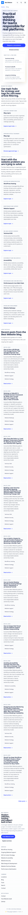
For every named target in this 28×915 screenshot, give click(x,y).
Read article (8, 383)
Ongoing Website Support (8, 852)
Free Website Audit (8, 836)
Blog (2, 880)
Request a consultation (14, 45)
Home (3, 7)
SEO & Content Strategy (8, 855)
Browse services (14, 50)
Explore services (7, 841)
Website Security (9, 467)
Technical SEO (8, 233)
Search (3, 885)
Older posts (22, 801)
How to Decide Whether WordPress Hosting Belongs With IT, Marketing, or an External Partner (13, 584)
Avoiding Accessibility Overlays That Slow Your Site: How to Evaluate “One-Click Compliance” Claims (12, 665)
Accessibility (8, 260)
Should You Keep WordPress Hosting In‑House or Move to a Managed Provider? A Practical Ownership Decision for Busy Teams (13, 760)
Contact (3, 888)
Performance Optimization (8, 869)
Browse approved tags (11, 151)
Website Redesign (9, 308)
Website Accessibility (10, 686)
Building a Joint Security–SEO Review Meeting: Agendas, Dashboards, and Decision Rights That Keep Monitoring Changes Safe (12, 491)
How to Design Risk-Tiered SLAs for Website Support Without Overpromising (12, 627)
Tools (2, 882)
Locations (4, 877)
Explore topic (8, 199)
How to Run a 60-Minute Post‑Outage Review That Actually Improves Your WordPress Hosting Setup (12, 351)
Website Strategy (9, 379)
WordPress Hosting (10, 183)
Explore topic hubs (10, 126)
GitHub (3, 901)
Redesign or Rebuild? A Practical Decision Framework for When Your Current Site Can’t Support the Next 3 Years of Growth (13, 396)
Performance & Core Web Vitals (14, 283)
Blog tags (7, 136)
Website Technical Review (8, 866)
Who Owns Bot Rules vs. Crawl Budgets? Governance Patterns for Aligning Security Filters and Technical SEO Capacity (14, 441)
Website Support (9, 208)
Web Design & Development (9, 863)
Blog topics (7, 113)
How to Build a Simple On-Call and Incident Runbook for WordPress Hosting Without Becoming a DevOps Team (13, 540)
